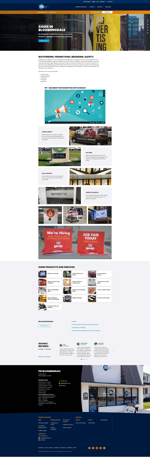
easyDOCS (102, 1)
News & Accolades (81, 423)
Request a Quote (96, 12)
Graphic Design (42, 430)
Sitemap (74, 447)
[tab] (81, 359)
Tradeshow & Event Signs (103, 282)
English (93, 1)
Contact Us (110, 1)
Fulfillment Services (68, 424)
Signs (39, 420)
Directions (63, 385)
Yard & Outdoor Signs (103, 290)
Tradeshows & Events (54, 423)
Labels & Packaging (53, 428)
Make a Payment (87, 1)
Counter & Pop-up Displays (53, 306)
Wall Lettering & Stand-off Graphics (53, 298)
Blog (98, 1)
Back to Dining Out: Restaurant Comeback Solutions (85, 324)
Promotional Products (66, 420)
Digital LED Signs (77, 298)
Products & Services (80, 7)
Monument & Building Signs (78, 290)
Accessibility (56, 447)
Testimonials (91, 423)
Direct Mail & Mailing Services (42, 426)
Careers (90, 420)
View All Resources (44, 325)
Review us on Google (44, 356)
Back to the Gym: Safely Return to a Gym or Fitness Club (86, 330)
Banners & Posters (53, 273)
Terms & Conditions (49, 447)
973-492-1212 (52, 12)
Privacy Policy (41, 447)
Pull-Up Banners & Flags (77, 274)
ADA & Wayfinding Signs (53, 290)
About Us (99, 7)
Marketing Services (55, 420)
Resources (108, 7)
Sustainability (103, 420)
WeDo (74, 321)
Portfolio (91, 7)
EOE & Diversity (63, 447)
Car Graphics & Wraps (101, 274)
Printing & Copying (43, 423)
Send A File (107, 12)
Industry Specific (67, 427)
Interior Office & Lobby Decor (77, 282)
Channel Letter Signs (103, 298)
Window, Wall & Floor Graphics (54, 282)
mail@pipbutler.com (65, 383)
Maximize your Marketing (79, 327)
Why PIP (78, 420)
